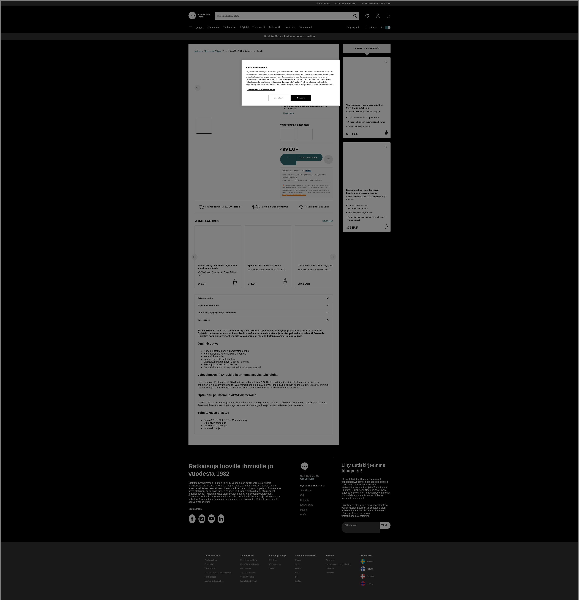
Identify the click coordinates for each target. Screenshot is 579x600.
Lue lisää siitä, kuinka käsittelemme (261, 90)
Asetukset (278, 98)
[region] (291, 83)
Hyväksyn (301, 98)
